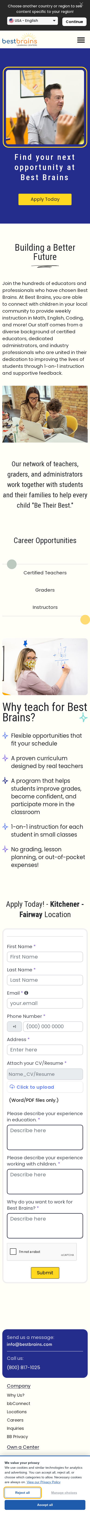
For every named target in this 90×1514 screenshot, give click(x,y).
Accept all (45, 1505)
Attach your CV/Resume (37, 1063)
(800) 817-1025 (23, 1367)
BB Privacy (17, 1436)
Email (15, 993)
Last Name (21, 970)
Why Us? (15, 1395)
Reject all (22, 1492)
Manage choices (64, 1492)
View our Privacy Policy (43, 1482)
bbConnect (18, 1403)
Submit (45, 1272)
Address (18, 1039)
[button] (26, 993)
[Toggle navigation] (81, 40)
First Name (21, 947)
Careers (15, 1420)
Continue (74, 21)
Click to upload (35, 1087)
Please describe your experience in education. (45, 1117)
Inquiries (15, 1428)
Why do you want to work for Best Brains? (40, 1205)
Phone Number (26, 1016)
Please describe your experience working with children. (45, 1161)
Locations (17, 1412)
